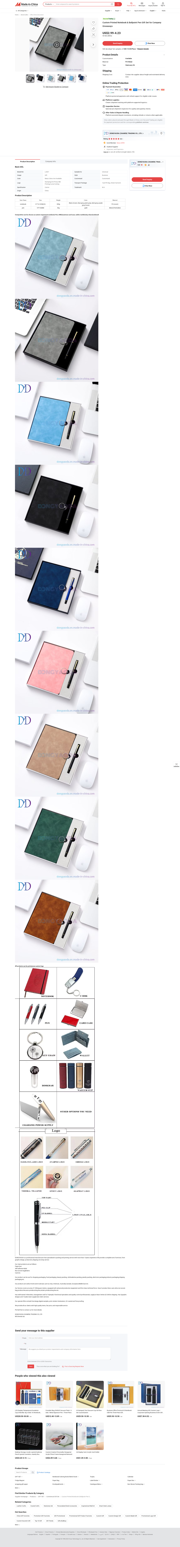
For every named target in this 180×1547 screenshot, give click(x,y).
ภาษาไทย (124, 1534)
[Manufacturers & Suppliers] (26, 4)
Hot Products (39, 1532)
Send (30, 1366)
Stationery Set (48, 1506)
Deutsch (86, 1534)
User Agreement (101, 1539)
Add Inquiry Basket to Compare (57, 87)
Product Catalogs (44, 1472)
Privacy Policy (121, 1539)
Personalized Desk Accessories (67, 1506)
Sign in (163, 5)
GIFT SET (18, 1477)
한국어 (107, 1534)
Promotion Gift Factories (42, 1516)
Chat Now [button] (151, 43)
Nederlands (94, 1534)
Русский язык (71, 1534)
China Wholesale (81, 1532)
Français (62, 1534)
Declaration (111, 1539)
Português (55, 1534)
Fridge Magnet (19, 1480)
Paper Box (131, 1480)
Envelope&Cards (57, 1484)
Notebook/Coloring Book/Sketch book (64, 1477)
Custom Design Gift (114, 1516)
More (17, 1525)
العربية (101, 1534)
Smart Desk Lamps (105, 1506)
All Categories (22, 11)
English (41, 1534)
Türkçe (130, 1534)
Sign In (106, 152)
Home (16, 15)
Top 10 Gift (38, 1521)
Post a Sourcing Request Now (73, 1366)
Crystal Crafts (34, 1506)
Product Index (126, 1532)
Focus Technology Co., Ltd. (76, 1539)
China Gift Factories (23, 1516)
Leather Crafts (21, 1506)
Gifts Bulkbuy (62, 1521)
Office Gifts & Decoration (37, 15)
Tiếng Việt (138, 1534)
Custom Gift (100, 1516)
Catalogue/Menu (95, 1484)
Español (48, 1534)
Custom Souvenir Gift (23, 1521)
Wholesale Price (92, 1532)
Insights (142, 1532)
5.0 (139, 165)
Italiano (80, 1534)
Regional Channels (114, 1532)
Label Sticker (94, 1480)
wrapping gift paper (21, 1484)
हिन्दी (118, 1534)
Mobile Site (135, 1532)
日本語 (113, 1534)
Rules (163, 11)
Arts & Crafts (24, 15)
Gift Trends (49, 1521)
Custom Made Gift (131, 1516)
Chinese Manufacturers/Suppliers (65, 1532)
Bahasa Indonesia (148, 1534)
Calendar (130, 1477)
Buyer (117, 11)
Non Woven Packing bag (135, 1484)
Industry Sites (103, 1532)
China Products (49, 1532)
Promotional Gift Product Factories (80, 1516)
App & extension (139, 11)
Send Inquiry (117, 43)
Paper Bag (55, 1480)
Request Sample (143, 49)
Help (127, 11)
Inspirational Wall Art (88, 1506)
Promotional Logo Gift (148, 1516)
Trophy (92, 1477)
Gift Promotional (59, 1516)
